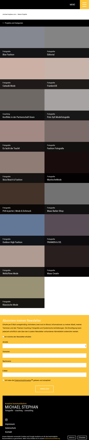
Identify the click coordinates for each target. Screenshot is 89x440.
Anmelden (44, 389)
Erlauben (82, 437)
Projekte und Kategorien (14, 23)
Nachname (7, 361)
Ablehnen (72, 437)
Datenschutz (10, 428)
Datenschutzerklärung (52, 438)
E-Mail (5, 371)
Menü (72, 4)
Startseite (4, 4)
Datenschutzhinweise (23, 380)
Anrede (5, 342)
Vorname (6, 352)
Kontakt (8, 432)
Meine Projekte (22, 14)
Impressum (10, 424)
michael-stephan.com (9, 14)
